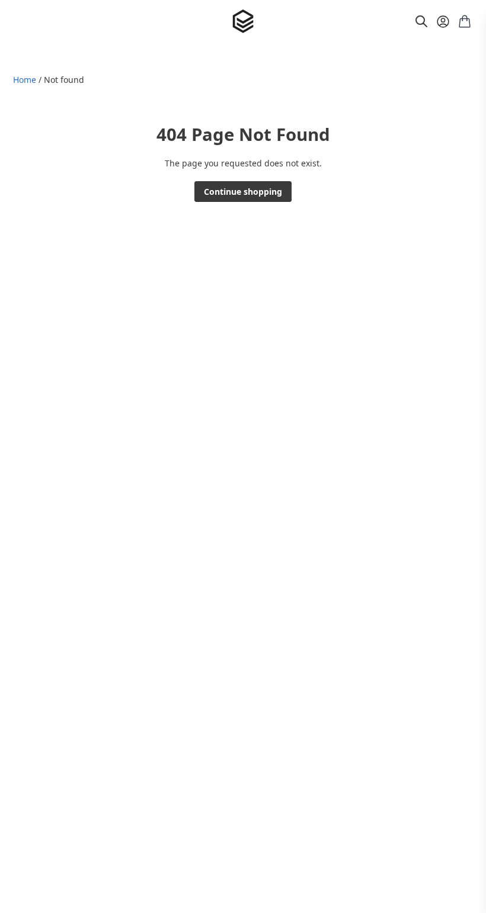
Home (24, 79)
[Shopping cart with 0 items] (465, 21)
